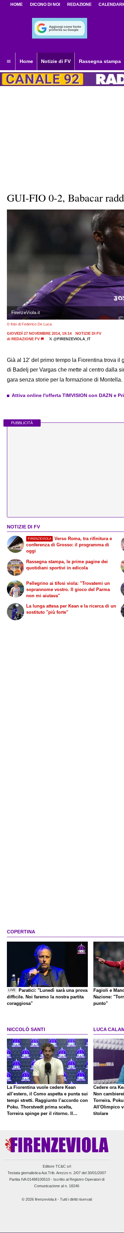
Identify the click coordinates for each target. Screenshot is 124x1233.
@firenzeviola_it (71, 339)
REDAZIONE (79, 4)
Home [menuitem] (26, 61)
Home (16, 4)
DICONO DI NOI (45, 4)
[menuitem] (8, 61)
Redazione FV (25, 339)
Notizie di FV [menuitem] (56, 61)
